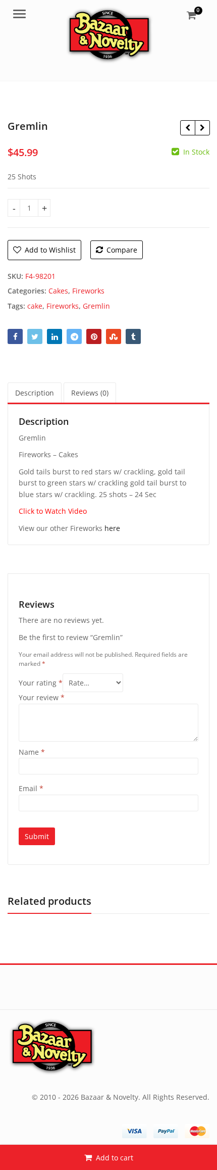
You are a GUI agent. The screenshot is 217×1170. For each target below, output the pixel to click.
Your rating (41, 683)
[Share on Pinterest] (93, 336)
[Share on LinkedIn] (54, 336)
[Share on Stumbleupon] (113, 336)
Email (31, 788)
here (112, 528)
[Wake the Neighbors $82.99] (187, 127)
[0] (191, 15)
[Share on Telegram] (74, 336)
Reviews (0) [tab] (89, 393)
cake (34, 306)
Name (32, 752)
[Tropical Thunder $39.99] (202, 127)
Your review (42, 697)
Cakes (58, 291)
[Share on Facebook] (15, 336)
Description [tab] (34, 393)
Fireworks (88, 291)
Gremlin (96, 306)
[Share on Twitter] (34, 336)
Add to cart (114, 1157)
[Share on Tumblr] (133, 336)
